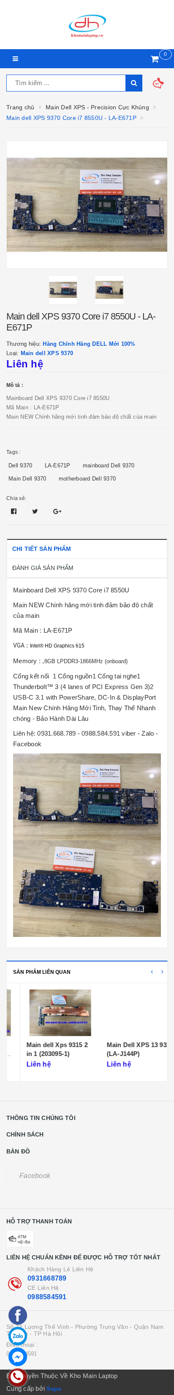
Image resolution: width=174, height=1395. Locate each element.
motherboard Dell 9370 (87, 478)
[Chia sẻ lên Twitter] (36, 511)
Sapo (54, 1388)
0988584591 (47, 1297)
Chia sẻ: (16, 498)
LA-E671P (58, 465)
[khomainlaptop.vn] (87, 24)
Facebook (34, 1175)
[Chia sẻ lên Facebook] (14, 511)
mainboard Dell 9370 (109, 465)
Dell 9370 (20, 465)
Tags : (13, 452)
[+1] (57, 511)
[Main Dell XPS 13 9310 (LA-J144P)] (127, 1012)
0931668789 (47, 1278)
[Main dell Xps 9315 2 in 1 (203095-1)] (46, 1012)
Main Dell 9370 (27, 478)
